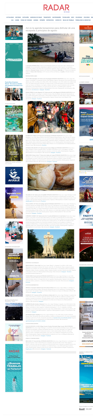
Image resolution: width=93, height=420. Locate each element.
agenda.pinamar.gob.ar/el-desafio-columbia (35, 320)
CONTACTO (58, 20)
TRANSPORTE (47, 17)
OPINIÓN (42, 20)
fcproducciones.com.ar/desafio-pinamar (62, 317)
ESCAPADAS (79, 17)
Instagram (42, 89)
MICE (72, 17)
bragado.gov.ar (29, 349)
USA (12, 20)
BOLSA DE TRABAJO (68, 20)
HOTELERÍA (25, 17)
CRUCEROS (87, 17)
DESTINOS (18, 17)
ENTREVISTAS (50, 20)
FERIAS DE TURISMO (26, 20)
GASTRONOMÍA (56, 17)
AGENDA (35, 20)
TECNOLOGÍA (66, 17)
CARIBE (17, 20)
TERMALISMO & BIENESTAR (83, 20)
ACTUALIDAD (10, 17)
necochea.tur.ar (35, 89)
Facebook (47, 89)
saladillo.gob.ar (29, 201)
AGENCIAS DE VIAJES (36, 17)
